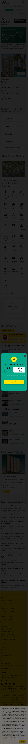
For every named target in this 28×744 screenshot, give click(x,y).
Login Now (14, 382)
